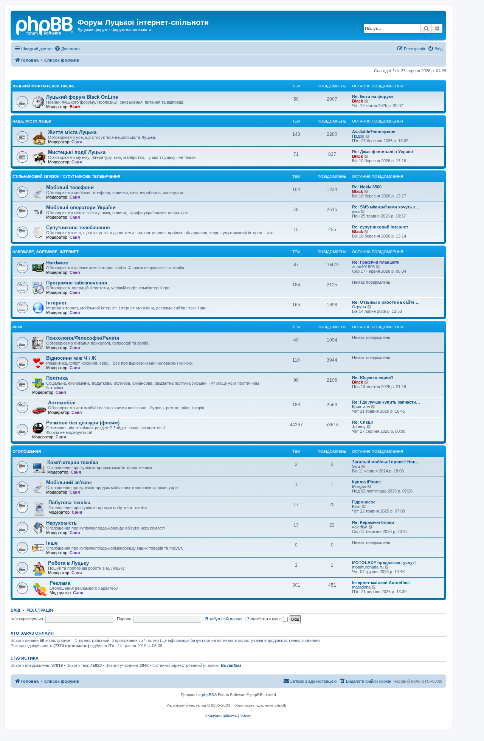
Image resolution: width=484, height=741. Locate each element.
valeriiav (359, 527)
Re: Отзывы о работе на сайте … (386, 302)
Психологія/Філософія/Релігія (82, 338)
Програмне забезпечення (76, 283)
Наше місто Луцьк (31, 121)
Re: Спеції (362, 422)
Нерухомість (61, 523)
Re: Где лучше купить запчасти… (386, 402)
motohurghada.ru (367, 567)
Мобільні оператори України (81, 207)
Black (75, 106)
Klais (356, 506)
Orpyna (359, 306)
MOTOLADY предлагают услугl (384, 562)
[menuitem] (67, 48)
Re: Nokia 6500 (367, 187)
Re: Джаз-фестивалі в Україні (382, 151)
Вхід (15, 610)
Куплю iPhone (366, 482)
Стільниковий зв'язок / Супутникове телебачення (66, 176)
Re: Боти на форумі (372, 96)
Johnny (359, 426)
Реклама (60, 583)
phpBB (208, 695)
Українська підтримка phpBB (261, 705)
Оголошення (26, 451)
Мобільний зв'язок (69, 482)
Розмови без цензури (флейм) (82, 423)
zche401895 (363, 266)
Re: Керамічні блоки (373, 522)
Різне (18, 327)
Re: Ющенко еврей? (373, 377)
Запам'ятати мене (265, 619)
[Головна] (45, 24)
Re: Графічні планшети (376, 262)
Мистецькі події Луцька (76, 152)
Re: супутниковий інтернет (380, 227)
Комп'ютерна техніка (72, 462)
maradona (361, 587)
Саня (76, 142)
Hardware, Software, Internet (45, 252)
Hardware (57, 263)
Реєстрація (39, 610)
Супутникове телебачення (78, 227)
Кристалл (361, 406)
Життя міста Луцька (72, 132)
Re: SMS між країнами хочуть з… (385, 207)
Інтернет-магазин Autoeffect (381, 582)
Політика (57, 378)
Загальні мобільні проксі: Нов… (386, 462)
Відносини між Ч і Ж (71, 358)
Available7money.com (374, 131)
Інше (51, 543)
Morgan (359, 486)
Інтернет (56, 303)
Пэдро (358, 136)
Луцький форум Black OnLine (43, 86)
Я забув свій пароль (224, 619)
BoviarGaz (231, 665)
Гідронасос (363, 502)
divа (356, 211)
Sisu (356, 466)
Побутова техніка (69, 502)
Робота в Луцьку (68, 563)
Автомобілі (62, 402)
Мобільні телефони (70, 187)
